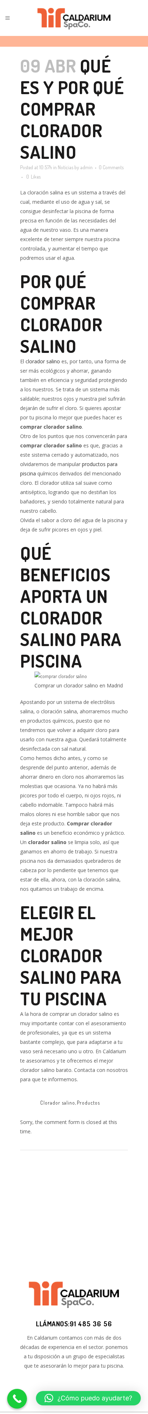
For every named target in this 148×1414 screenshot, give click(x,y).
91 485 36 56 (91, 1323)
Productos (88, 1103)
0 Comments (111, 167)
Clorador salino (57, 1103)
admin (86, 167)
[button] (88, 1398)
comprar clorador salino (61, 324)
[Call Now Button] (17, 1399)
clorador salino (43, 361)
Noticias (65, 167)
